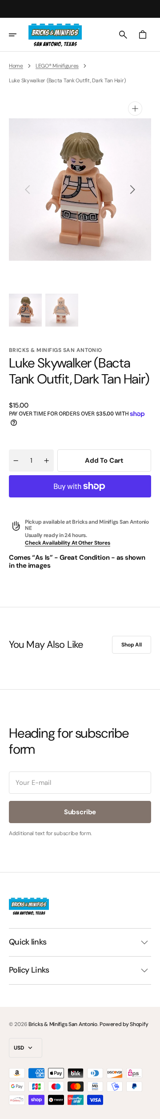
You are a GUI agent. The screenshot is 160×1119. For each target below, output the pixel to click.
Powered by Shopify (124, 1024)
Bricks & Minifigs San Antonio (62, 1024)
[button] (18, 34)
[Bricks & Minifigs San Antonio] (55, 35)
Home (16, 66)
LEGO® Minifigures (57, 66)
